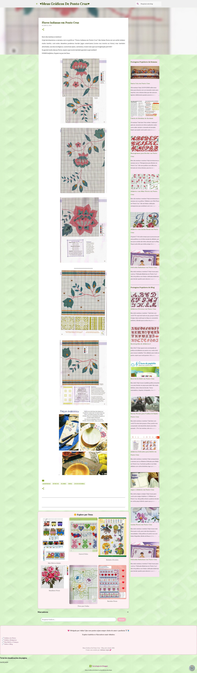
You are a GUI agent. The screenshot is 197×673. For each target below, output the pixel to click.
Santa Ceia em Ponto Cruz (140, 83)
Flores (63, 483)
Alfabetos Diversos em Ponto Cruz (143, 309)
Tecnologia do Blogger (100, 666)
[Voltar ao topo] (192, 668)
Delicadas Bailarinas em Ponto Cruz (144, 267)
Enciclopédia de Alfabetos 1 (141, 344)
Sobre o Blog (8, 644)
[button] (43, 29)
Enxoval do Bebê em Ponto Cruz (142, 379)
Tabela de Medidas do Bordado (142, 118)
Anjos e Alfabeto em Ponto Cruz (142, 490)
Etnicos (56, 483)
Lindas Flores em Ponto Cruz (141, 525)
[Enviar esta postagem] (43, 481)
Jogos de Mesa (79, 483)
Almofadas (46, 483)
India (70, 483)
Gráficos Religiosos (10, 640)
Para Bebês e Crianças (11, 642)
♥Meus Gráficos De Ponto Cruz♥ (65, 4)
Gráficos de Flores (10, 638)
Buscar (121, 619)
